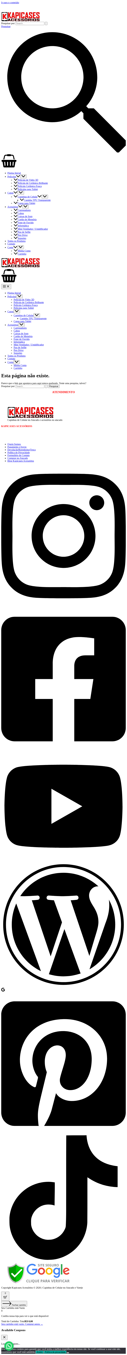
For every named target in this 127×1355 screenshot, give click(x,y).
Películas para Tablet (28, 189)
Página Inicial (14, 173)
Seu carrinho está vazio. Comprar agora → (22, 1324)
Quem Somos (14, 444)
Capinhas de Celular (27, 196)
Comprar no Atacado (17, 458)
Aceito (39, 1352)
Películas (11, 176)
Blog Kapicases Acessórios (20, 461)
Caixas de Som (25, 216)
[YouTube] (63, 860)
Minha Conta (24, 250)
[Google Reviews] (3, 991)
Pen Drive (23, 235)
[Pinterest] (63, 1133)
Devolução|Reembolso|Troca (21, 449)
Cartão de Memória (27, 219)
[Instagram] (63, 606)
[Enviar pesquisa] (46, 23)
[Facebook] (63, 749)
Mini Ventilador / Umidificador (33, 229)
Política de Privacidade (18, 452)
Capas (10, 193)
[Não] (68, 1352)
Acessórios (12, 206)
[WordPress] (63, 986)
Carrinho (22, 254)
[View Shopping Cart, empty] (63, 161)
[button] (18, 176)
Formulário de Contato (18, 455)
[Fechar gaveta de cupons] (4, 1337)
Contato (11, 243)
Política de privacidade (55, 1352)
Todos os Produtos (16, 241)
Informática (23, 226)
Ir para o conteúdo (10, 2)
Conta (10, 247)
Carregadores (24, 210)
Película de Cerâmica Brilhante (33, 183)
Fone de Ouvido (26, 222)
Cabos (21, 213)
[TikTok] (63, 1259)
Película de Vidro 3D (28, 180)
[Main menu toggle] (6, 286)
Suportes (22, 238)
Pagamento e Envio (16, 447)
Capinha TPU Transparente (37, 200)
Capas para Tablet (26, 203)
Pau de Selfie (24, 232)
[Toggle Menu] (23, 176)
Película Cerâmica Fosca (30, 186)
